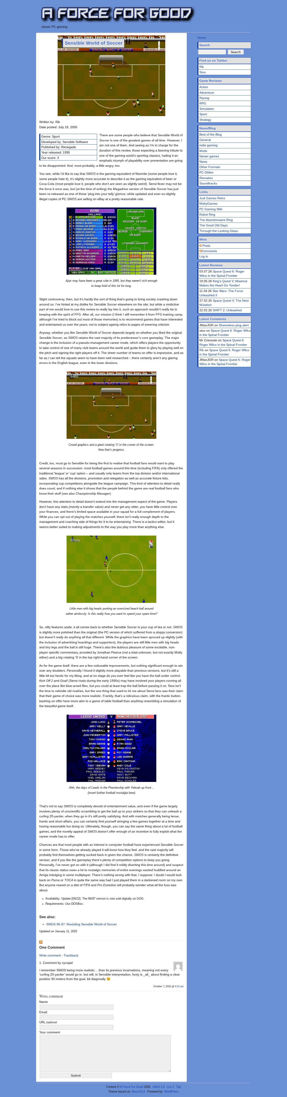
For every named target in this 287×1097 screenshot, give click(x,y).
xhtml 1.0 (158, 1086)
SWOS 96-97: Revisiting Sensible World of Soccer (81, 924)
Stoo (202, 72)
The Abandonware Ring (216, 220)
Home (201, 37)
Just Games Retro (212, 198)
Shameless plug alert (234, 325)
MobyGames (208, 203)
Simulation (206, 108)
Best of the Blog (210, 134)
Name (43, 1002)
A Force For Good (131, 1086)
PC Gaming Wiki (210, 209)
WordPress (171, 1091)
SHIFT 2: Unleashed (227, 310)
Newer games (209, 156)
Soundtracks (208, 183)
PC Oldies (206, 172)
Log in (203, 256)
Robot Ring (207, 214)
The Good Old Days (213, 225)
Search (204, 45)
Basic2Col (138, 1091)
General (205, 140)
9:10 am (179, 986)
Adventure (206, 92)
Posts (206, 245)
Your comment (49, 1032)
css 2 (170, 1086)
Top (178, 1086)
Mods (203, 151)
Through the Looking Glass (218, 231)
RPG (202, 103)
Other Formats (209, 167)
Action (203, 87)
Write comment (50, 955)
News (203, 161)
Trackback (71, 955)
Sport (203, 114)
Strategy (205, 119)
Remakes (206, 178)
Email (43, 1012)
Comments (209, 251)
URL (48, 1022)
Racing (204, 98)
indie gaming (208, 145)
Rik (201, 67)
